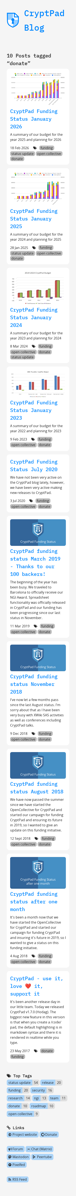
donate (17, 158)
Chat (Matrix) (41, 1149)
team (54, 1098)
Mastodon (20, 1157)
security (38, 1090)
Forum (17, 1149)
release (48, 1082)
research (15, 1098)
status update (22, 153)
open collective (49, 153)
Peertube (44, 1157)
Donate (51, 1134)
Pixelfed (18, 1164)
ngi (36, 1098)
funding (47, 148)
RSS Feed (19, 1179)
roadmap (38, 1106)
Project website (24, 1134)
